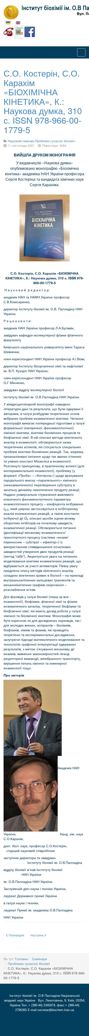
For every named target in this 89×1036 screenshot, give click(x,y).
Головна (21, 958)
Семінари (39, 958)
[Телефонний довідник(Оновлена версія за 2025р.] (9, 31)
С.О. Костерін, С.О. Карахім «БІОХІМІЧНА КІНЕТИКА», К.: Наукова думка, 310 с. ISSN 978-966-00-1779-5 (43, 101)
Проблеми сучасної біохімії (29, 963)
